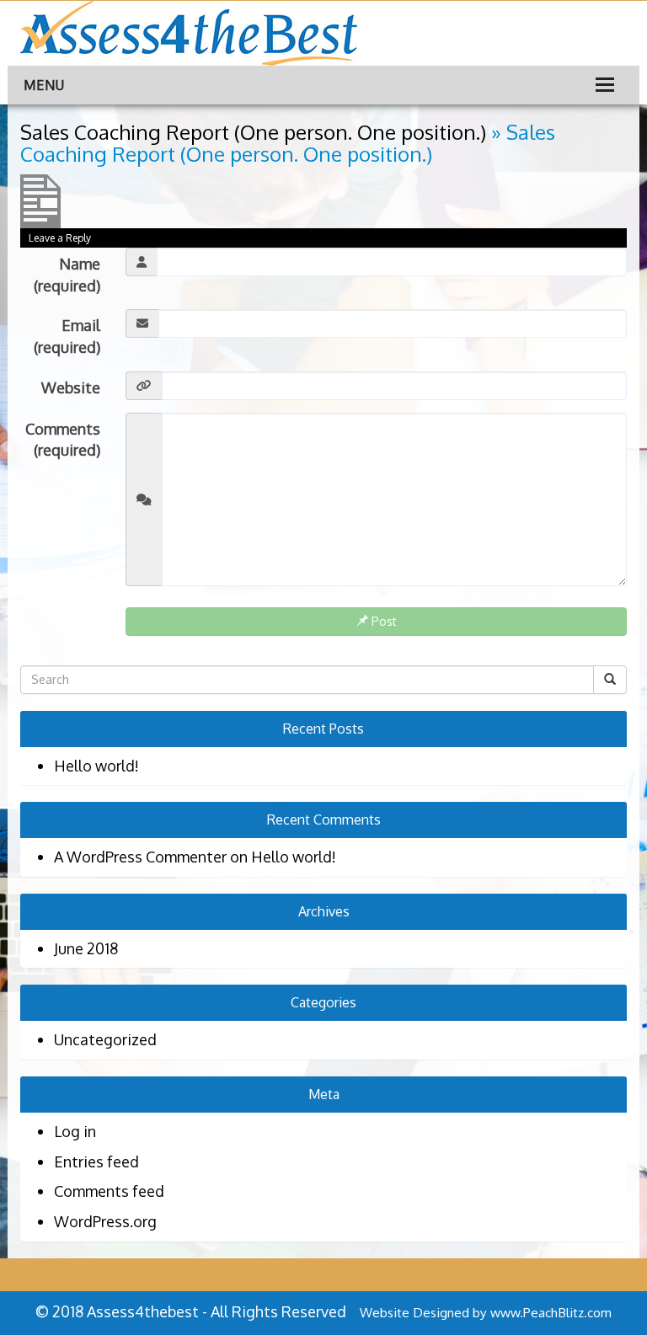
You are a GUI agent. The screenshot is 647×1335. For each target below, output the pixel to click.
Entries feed (96, 1161)
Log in (75, 1131)
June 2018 (86, 948)
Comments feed (109, 1191)
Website (70, 387)
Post (382, 621)
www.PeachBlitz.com (551, 1312)
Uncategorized (105, 1039)
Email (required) (67, 336)
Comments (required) (62, 439)
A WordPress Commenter (140, 856)
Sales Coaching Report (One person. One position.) (253, 132)
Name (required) (67, 274)
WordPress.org (105, 1221)
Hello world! (96, 765)
